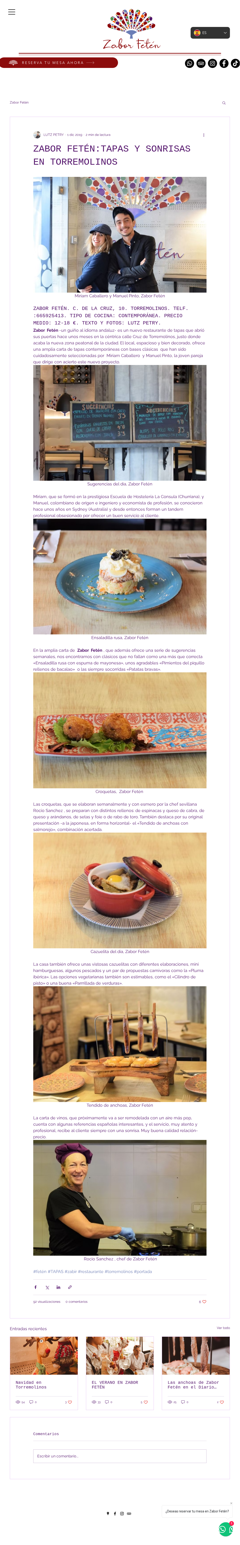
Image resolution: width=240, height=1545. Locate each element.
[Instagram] (212, 63)
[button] (224, 102)
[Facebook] (224, 63)
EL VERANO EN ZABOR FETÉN (115, 1385)
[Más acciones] (204, 135)
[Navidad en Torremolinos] (44, 1356)
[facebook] (115, 1513)
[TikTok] (235, 63)
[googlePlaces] (108, 1513)
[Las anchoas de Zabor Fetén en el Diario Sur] (196, 1356)
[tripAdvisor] (129, 1513)
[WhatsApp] (189, 63)
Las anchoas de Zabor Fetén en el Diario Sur (193, 1385)
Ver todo (223, 1328)
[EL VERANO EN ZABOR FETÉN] (120, 1356)
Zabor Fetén (19, 102)
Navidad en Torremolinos (31, 1385)
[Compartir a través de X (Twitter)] (47, 1287)
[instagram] (122, 1513)
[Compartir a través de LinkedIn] (58, 1287)
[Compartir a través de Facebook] (35, 1287)
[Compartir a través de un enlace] (70, 1287)
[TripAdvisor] (201, 63)
